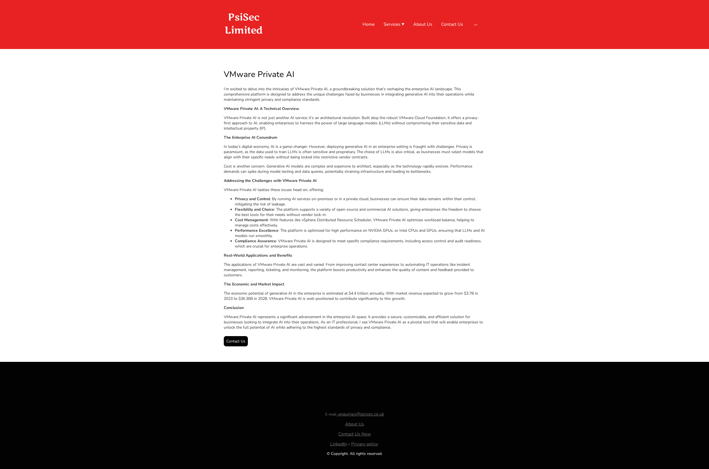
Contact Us (235, 341)
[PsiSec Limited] (244, 42)
